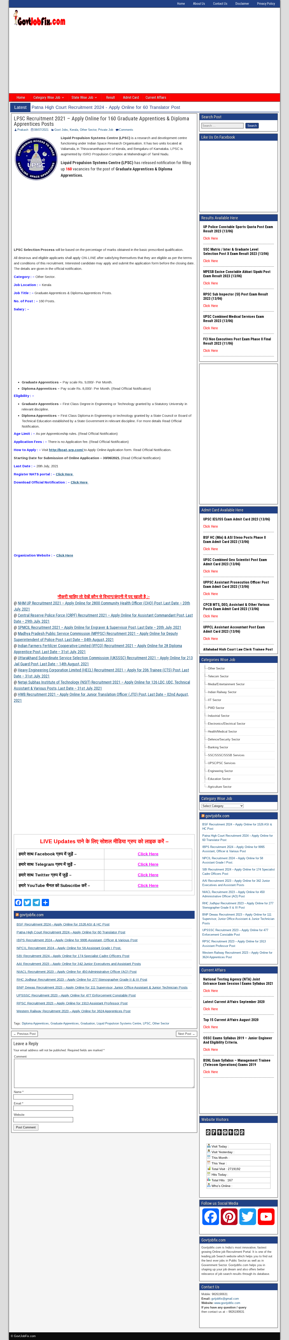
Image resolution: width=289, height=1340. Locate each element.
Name (18, 1092)
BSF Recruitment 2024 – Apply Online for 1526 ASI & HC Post (63, 924)
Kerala (74, 129)
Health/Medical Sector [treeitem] (222, 731)
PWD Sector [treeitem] (216, 708)
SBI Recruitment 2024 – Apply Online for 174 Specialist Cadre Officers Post (72, 956)
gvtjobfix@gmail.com (225, 1298)
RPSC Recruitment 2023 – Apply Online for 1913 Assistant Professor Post (72, 1003)
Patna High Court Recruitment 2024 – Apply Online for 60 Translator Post (70, 932)
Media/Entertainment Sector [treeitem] (226, 684)
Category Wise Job (46, 97)
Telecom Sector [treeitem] (218, 676)
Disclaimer (242, 3)
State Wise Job (82, 97)
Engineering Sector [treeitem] (220, 771)
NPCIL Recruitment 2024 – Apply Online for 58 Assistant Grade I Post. (68, 948)
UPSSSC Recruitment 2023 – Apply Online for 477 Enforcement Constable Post (76, 995)
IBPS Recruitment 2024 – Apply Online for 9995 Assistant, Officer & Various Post (77, 940)
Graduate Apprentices (65, 1023)
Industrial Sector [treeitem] (218, 715)
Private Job (105, 129)
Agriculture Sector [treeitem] (219, 786)
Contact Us (220, 3)
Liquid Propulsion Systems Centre (119, 1023)
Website (19, 1114)
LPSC (147, 1023)
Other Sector (88, 129)
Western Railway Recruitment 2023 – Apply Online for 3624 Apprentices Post (73, 1011)
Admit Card (131, 97)
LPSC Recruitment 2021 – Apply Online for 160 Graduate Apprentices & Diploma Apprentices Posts (101, 121)
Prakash (22, 129)
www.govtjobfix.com (227, 1303)
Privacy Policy (266, 3)
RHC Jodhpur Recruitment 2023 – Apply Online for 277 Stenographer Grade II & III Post (81, 979)
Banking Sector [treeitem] (218, 747)
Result (110, 97)
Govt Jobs (61, 129)
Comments (126, 129)
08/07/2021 (41, 129)
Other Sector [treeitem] (216, 668)
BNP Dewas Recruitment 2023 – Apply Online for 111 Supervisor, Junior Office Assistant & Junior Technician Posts (102, 987)
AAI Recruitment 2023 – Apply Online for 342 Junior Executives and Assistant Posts (78, 964)
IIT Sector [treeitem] (214, 700)
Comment (20, 1056)
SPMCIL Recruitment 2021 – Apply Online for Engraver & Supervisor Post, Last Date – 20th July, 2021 (99, 627)
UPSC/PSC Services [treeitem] (221, 763)
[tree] (238, 728)
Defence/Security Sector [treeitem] (224, 739)
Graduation (88, 1023)
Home (181, 3)
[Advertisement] (144, 60)
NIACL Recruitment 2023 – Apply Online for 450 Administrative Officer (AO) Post (76, 972)
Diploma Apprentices (35, 1023)
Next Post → (186, 1033)
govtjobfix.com (32, 914)
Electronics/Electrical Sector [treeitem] (226, 723)
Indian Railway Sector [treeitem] (222, 692)
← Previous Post (24, 1033)
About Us (199, 3)
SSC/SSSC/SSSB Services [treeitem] (226, 755)
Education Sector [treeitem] (219, 779)
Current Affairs (156, 97)
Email (18, 1103)
